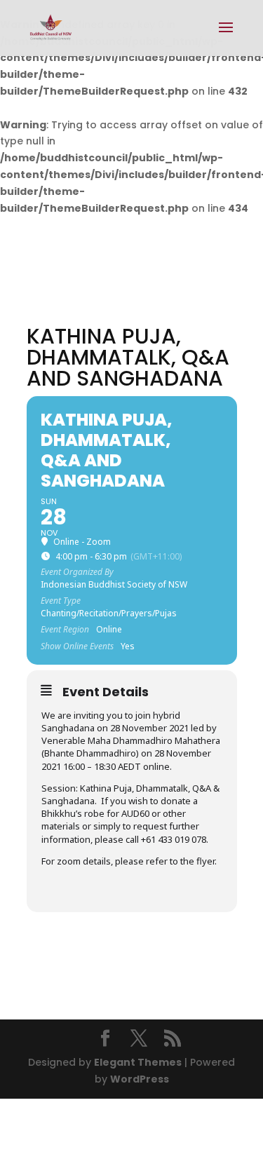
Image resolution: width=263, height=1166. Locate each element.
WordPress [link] (139, 1079)
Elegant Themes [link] (138, 1062)
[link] (51, 27)
